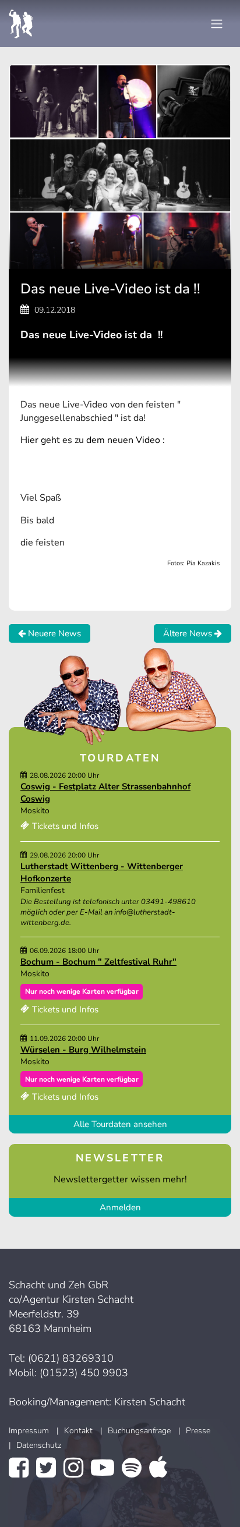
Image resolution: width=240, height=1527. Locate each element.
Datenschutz (38, 1445)
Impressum (29, 1430)
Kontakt (78, 1430)
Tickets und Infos (65, 826)
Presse (198, 1430)
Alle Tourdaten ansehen (120, 1124)
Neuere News (53, 633)
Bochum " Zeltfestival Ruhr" (119, 962)
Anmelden (120, 1207)
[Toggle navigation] (216, 24)
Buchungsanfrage (139, 1430)
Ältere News (188, 633)
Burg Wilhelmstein (107, 1049)
